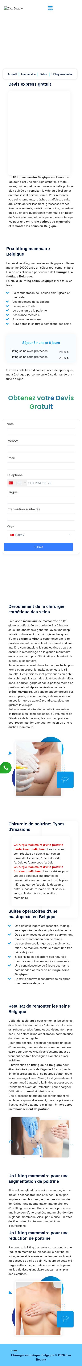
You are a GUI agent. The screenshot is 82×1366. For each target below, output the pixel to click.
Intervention (28, 74)
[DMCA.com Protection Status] (14, 1350)
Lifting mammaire (62, 74)
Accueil (12, 74)
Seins (43, 74)
